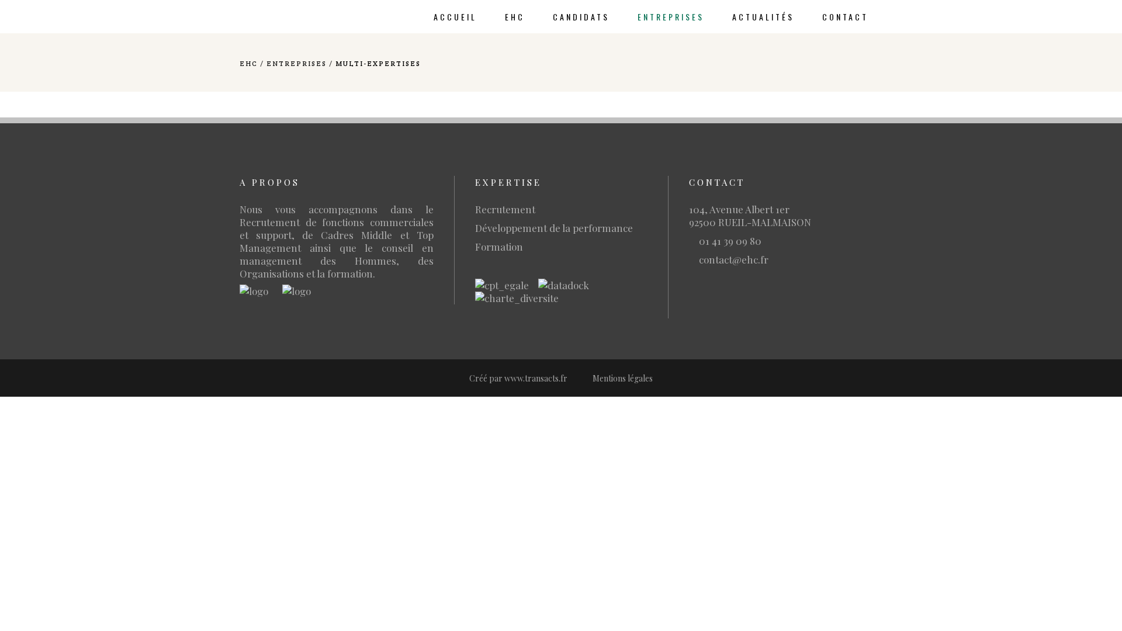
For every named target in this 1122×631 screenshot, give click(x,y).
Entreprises (296, 63)
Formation (499, 246)
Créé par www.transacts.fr (518, 378)
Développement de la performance (554, 227)
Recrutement (505, 209)
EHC (249, 63)
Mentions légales (623, 378)
